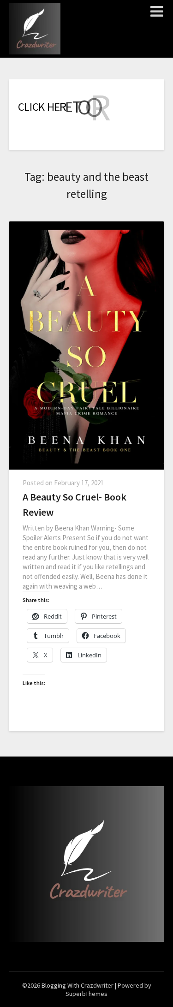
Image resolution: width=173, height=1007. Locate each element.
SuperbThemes (86, 993)
